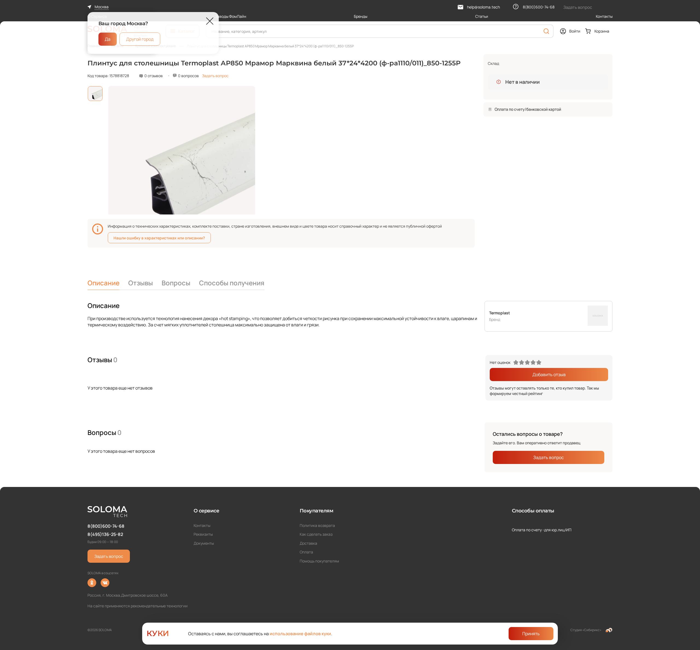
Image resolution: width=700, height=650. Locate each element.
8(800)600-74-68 (106, 526)
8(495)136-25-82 (105, 534)
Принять (531, 634)
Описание (103, 282)
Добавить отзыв (549, 375)
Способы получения (231, 282)
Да (107, 39)
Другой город (140, 39)
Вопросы (176, 282)
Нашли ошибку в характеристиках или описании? (159, 237)
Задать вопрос (215, 75)
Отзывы (140, 282)
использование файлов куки (300, 634)
